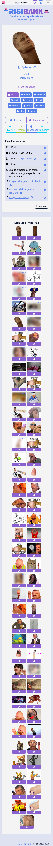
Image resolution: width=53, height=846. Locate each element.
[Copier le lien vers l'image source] (45, 198)
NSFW (24, 2)
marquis (15, 105)
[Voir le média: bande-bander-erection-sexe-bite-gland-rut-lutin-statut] (34, 762)
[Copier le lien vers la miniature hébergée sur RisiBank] (45, 190)
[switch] (17, 3)
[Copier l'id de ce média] (45, 148)
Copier (17, 120)
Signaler (42, 206)
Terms (27, 843)
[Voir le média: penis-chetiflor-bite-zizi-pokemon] (19, 459)
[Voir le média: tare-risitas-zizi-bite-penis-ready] (19, 792)
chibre (28, 100)
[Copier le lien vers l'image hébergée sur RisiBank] (45, 182)
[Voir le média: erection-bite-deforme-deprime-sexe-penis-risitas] (34, 595)
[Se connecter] (41, 2)
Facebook (32, 129)
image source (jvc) (19, 197)
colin (16, 100)
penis (41, 105)
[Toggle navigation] (48, 2)
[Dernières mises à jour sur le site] (30, 2)
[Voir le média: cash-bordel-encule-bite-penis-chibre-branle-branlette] (19, 490)
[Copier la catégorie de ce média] (45, 165)
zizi (40, 100)
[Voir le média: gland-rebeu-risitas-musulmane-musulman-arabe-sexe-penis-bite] (34, 475)
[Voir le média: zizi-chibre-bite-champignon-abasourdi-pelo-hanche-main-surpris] (19, 626)
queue (27, 94)
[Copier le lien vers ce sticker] (19, 238)
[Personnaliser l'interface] (35, 2)
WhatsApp (22, 129)
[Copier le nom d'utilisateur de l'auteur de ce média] (45, 159)
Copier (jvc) (39, 120)
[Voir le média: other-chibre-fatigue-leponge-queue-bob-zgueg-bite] (19, 641)
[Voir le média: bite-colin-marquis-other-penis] (19, 324)
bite (22, 111)
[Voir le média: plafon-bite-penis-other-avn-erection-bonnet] (34, 747)
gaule (29, 105)
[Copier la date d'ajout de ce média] (45, 153)
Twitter (11, 129)
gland (33, 111)
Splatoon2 (28, 67)
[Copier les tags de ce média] (45, 170)
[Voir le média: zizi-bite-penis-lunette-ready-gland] (34, 293)
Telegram (43, 129)
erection (40, 94)
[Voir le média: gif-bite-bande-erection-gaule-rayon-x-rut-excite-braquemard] (19, 701)
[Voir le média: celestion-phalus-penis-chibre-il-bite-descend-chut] (19, 595)
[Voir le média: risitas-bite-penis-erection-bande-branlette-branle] (19, 429)
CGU (19, 843)
